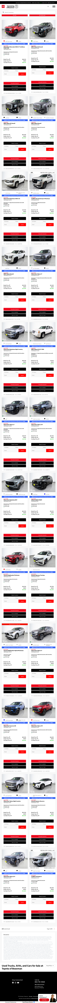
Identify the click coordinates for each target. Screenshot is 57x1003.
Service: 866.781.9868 (39, 2)
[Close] (55, 995)
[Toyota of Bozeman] (12, 6)
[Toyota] (3, 6)
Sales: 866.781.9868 (23, 2)
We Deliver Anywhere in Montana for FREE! (15, 43)
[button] (27, 29)
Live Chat (44, 1000)
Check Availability (14, 86)
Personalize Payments (15, 83)
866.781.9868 (40, 981)
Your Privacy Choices (27, 1002)
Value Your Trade (15, 89)
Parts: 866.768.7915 (51, 2)
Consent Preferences (10, 1002)
